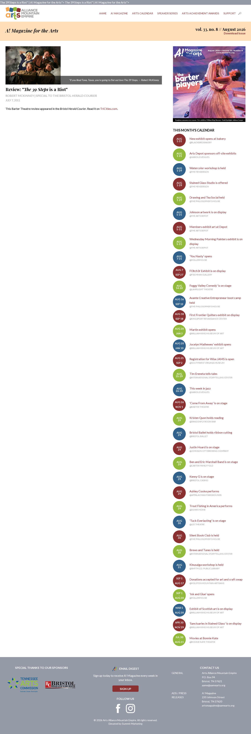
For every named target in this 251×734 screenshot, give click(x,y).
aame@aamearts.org (213, 685)
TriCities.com (108, 108)
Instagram (130, 708)
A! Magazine (119, 13)
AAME (103, 13)
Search (241, 13)
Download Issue (234, 33)
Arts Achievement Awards (200, 13)
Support (229, 13)
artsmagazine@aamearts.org (218, 705)
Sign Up (125, 688)
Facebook (118, 708)
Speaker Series (167, 13)
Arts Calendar (142, 13)
